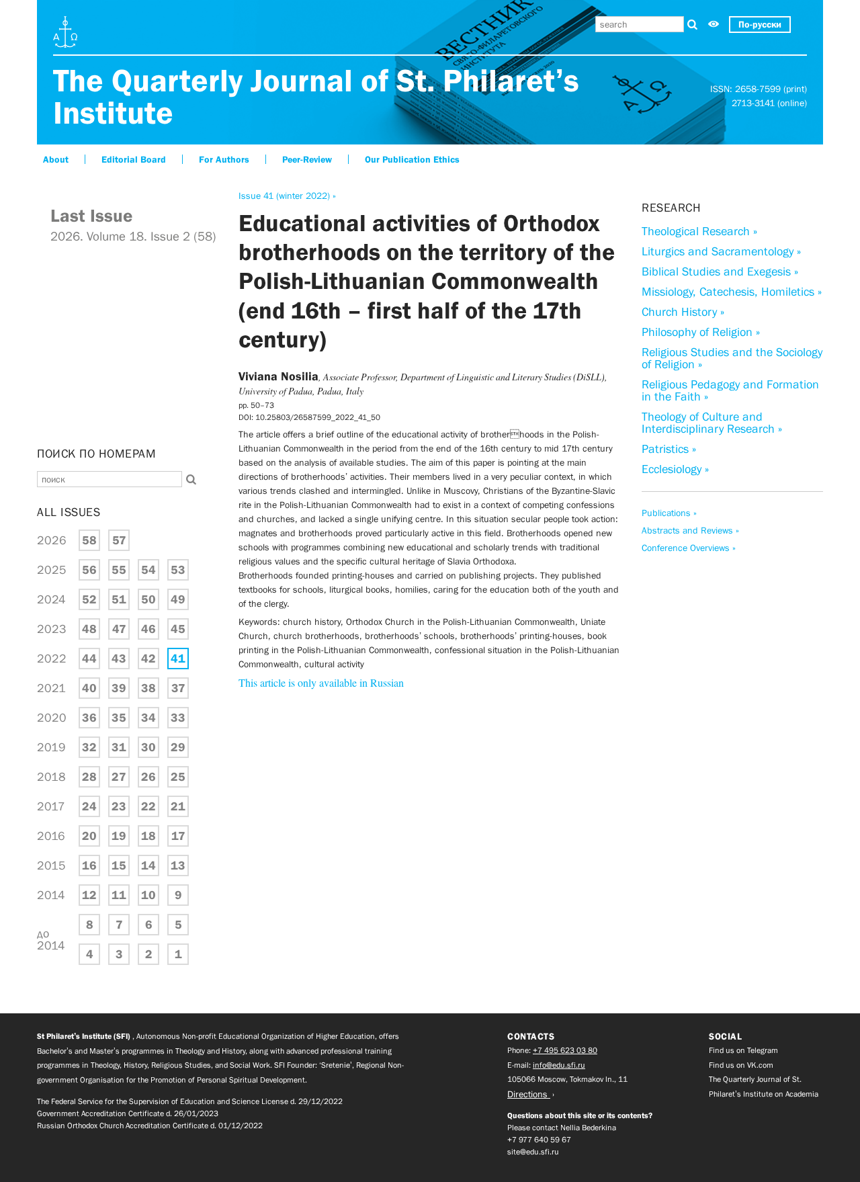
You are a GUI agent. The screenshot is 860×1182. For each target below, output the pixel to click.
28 (89, 777)
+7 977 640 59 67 (539, 1139)
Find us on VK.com (741, 1065)
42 (148, 658)
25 (178, 777)
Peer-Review (307, 159)
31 (119, 747)
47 (119, 629)
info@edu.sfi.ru (559, 1065)
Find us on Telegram (743, 1050)
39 (119, 688)
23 (119, 806)
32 (89, 747)
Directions (528, 1094)
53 (178, 570)
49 (178, 599)
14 (148, 865)
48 (89, 629)
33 (178, 717)
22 (148, 806)
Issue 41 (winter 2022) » (287, 195)
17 (178, 836)
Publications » (669, 512)
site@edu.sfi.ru (533, 1151)
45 (178, 629)
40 (89, 688)
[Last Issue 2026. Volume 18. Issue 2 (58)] (127, 430)
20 (89, 836)
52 (89, 599)
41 (178, 658)
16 (89, 865)
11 (119, 895)
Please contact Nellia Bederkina (561, 1127)
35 (119, 717)
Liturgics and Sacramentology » (721, 251)
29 (178, 747)
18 (148, 836)
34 (148, 717)
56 (89, 570)
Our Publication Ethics (412, 159)
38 (148, 688)
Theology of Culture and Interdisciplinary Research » (712, 422)
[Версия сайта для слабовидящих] (713, 24)
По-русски (759, 24)
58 (89, 540)
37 (178, 688)
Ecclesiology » (675, 469)
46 (148, 629)
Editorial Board (133, 159)
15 (119, 865)
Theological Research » (699, 231)
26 (148, 777)
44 (89, 658)
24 (89, 806)
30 (148, 747)
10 (148, 895)
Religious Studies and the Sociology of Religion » (732, 358)
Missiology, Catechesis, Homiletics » (732, 291)
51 (119, 599)
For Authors (224, 159)
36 (89, 717)
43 (119, 658)
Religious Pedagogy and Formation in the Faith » (730, 390)
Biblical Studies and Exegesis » (720, 271)
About (56, 159)
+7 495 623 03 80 (565, 1050)
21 (178, 806)
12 (89, 895)
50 (148, 599)
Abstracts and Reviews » (690, 530)
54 (148, 570)
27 (119, 777)
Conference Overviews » (689, 547)
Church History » (683, 312)
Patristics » (669, 449)
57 (119, 540)
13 (178, 865)
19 (119, 836)
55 (119, 570)
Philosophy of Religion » (701, 332)
